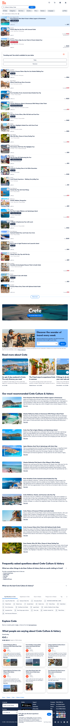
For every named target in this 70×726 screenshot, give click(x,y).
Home (3, 697)
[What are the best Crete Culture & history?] (66, 585)
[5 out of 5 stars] (12, 648)
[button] (35, 21)
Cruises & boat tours (8, 573)
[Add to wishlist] (8, 18)
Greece (8, 697)
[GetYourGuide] (4, 3)
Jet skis (5, 577)
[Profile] (65, 3)
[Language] (60, 3)
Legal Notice (35, 706)
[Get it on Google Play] (26, 705)
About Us (52, 704)
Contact (34, 704)
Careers (52, 706)
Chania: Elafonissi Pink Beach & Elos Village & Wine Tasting (12, 671)
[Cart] (54, 3)
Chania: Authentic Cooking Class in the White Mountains (56, 645)
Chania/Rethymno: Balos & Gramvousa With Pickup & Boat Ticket (12, 645)
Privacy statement (22, 349)
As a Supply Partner (60, 704)
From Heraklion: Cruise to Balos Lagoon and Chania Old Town (33, 645)
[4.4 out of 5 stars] (6, 640)
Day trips (5, 576)
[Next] (67, 372)
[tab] (10, 597)
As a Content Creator (60, 706)
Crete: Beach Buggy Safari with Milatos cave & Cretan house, (33, 671)
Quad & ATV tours (7, 579)
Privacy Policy (35, 708)
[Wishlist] (49, 3)
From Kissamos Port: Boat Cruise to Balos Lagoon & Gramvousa (56, 671)
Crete (17, 625)
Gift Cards (52, 713)
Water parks (6, 574)
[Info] (18, 14)
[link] (35, 21)
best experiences (33, 625)
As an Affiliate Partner (61, 708)
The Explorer (52, 716)
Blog (51, 708)
